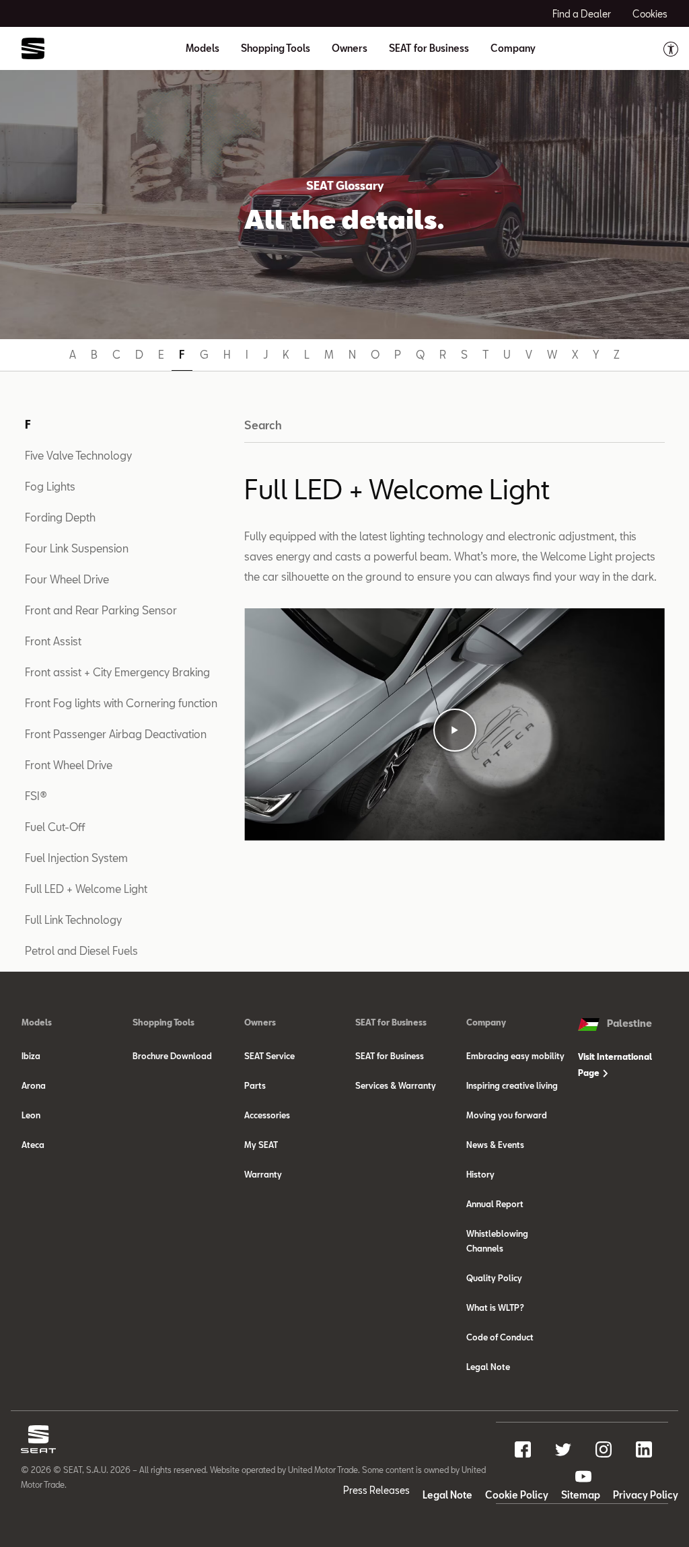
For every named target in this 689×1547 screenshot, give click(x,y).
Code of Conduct (500, 1337)
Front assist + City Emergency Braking (117, 671)
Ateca (33, 1144)
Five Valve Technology (78, 455)
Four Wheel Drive (67, 579)
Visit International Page (615, 1064)
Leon (31, 1115)
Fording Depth (60, 517)
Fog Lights (50, 486)
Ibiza (31, 1055)
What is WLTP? (495, 1307)
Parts (255, 1085)
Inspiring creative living (512, 1085)
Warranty (263, 1174)
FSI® (36, 795)
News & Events (495, 1144)
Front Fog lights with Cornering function (121, 702)
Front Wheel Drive (68, 764)
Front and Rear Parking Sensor (101, 610)
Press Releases (376, 1490)
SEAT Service (269, 1055)
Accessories (267, 1115)
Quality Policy (494, 1278)
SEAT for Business (389, 1055)
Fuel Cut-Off (55, 826)
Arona (34, 1085)
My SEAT (261, 1144)
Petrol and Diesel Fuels (81, 950)
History (480, 1174)
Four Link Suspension (77, 548)
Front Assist (53, 641)
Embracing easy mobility (515, 1055)
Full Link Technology (73, 919)
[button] (454, 730)
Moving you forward (506, 1115)
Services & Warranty (395, 1085)
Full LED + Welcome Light (86, 888)
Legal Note (488, 1366)
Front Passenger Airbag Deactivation (116, 733)
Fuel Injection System (76, 857)
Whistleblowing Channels (497, 1241)
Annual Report (494, 1204)
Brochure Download (172, 1055)
